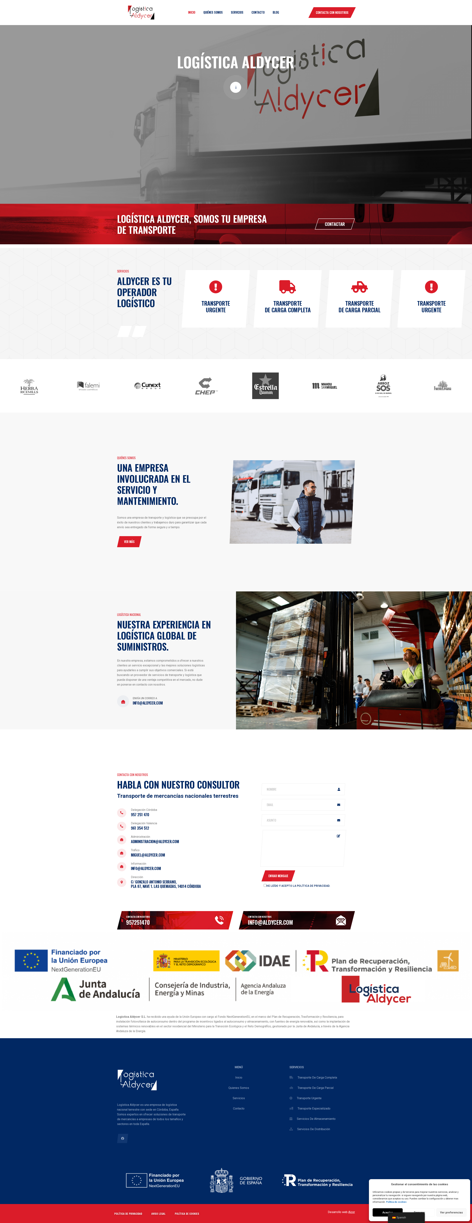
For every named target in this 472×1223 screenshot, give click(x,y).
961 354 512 (140, 828)
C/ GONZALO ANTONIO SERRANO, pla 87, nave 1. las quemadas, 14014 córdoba (166, 884)
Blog (276, 12)
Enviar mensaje (278, 876)
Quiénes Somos (213, 12)
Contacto (258, 12)
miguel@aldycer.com (148, 855)
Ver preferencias (451, 1212)
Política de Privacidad (313, 885)
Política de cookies (396, 1202)
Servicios (237, 12)
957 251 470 (140, 814)
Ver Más (129, 541)
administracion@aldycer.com (155, 841)
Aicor (351, 1212)
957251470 (138, 922)
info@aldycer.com (148, 703)
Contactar (335, 224)
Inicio (191, 12)
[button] (124, 331)
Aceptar (387, 1212)
